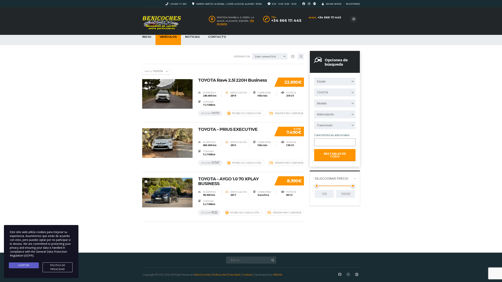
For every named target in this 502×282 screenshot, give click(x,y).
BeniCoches (202, 274)
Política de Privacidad (226, 274)
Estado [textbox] (321, 81)
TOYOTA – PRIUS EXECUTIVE (227, 129)
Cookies (247, 274)
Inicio (146, 37)
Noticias (192, 37)
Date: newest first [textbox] (265, 56)
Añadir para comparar (289, 113)
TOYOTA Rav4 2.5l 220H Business (232, 80)
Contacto (217, 37)
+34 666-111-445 (178, 3)
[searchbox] (319, 143)
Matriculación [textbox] (325, 114)
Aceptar (23, 265)
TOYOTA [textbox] (322, 92)
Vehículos (168, 37)
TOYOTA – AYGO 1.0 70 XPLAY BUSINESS (228, 181)
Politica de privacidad (57, 267)
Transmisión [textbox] (325, 125)
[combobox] (335, 81)
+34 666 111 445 (329, 17)
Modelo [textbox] (322, 103)
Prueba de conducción (246, 113)
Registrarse (353, 3)
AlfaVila (277, 274)
